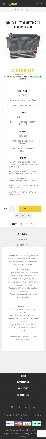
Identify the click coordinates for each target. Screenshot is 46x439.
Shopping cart (37, 2)
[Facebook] (19, 407)
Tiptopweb (14, 430)
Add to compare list (23, 215)
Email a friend (29, 215)
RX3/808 (32, 100)
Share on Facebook (26, 224)
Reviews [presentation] (23, 239)
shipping (27, 74)
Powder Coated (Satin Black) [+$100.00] (23, 142)
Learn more (23, 79)
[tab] (23, 234)
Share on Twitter (21, 224)
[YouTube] (27, 407)
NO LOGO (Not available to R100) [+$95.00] (23, 123)
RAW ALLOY (23, 136)
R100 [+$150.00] (23, 95)
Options (22, 131)
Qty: (6, 208)
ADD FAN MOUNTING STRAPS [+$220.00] (22, 193)
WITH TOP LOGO (23, 117)
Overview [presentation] (23, 234)
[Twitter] (12, 407)
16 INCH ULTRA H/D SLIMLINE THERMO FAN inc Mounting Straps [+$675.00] (24, 164)
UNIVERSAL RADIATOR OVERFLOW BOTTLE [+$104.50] (23, 179)
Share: (14, 224)
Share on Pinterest (31, 224)
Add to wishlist (17, 215)
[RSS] (34, 407)
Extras (23, 158)
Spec (23, 112)
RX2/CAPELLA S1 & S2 (17, 100)
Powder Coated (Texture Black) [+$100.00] (23, 149)
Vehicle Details (23, 91)
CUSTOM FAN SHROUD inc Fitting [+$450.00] (23, 186)
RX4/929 (12, 105)
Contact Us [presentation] (23, 245)
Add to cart (30, 208)
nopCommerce (36, 430)
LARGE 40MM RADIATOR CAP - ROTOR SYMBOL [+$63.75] (23, 172)
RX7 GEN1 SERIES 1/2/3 (28, 105)
